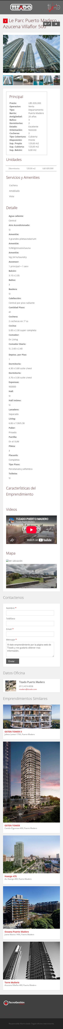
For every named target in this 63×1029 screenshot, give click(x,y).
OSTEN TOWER (12, 825)
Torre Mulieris (12, 982)
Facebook (4, 1013)
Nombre (11, 608)
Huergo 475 (11, 876)
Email (10, 629)
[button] (57, 35)
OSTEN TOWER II (13, 731)
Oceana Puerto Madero (17, 931)
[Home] (21, 6)
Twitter (10, 1013)
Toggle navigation (5, 7)
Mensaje (11, 639)
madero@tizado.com (28, 689)
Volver (5, 21)
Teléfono (11, 618)
